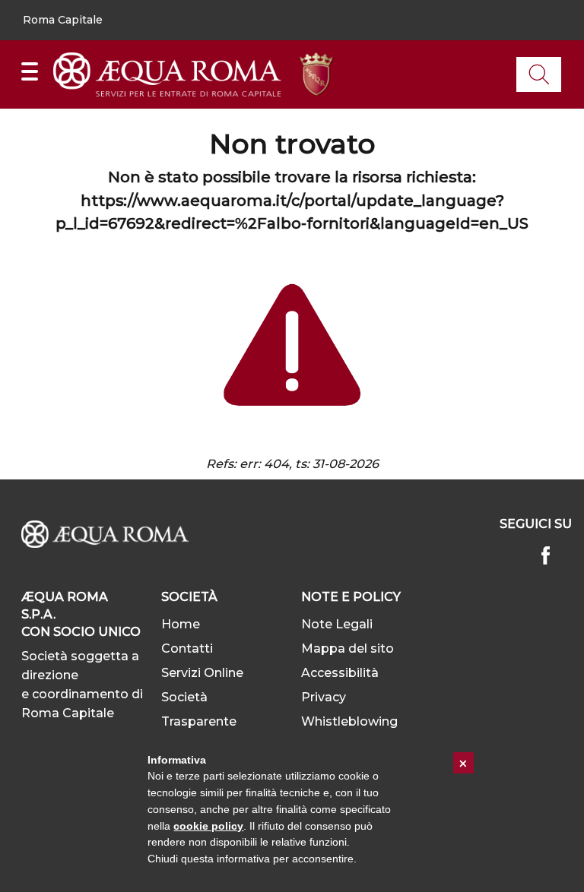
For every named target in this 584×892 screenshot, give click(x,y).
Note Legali (337, 624)
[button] (63, 20)
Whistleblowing (349, 721)
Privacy (323, 697)
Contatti (187, 648)
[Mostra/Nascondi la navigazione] (29, 71)
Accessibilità (340, 673)
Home (180, 624)
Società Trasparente (198, 709)
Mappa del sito (347, 648)
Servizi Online (202, 673)
